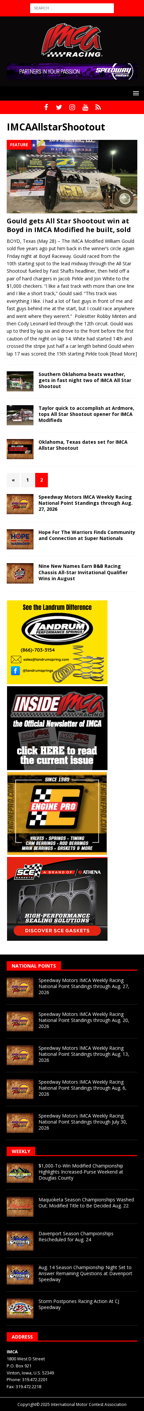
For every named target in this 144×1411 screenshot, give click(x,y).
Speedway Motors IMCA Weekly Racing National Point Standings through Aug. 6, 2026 (83, 1088)
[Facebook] (46, 107)
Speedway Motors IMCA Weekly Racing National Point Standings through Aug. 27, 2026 (86, 503)
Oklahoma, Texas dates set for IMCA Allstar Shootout (83, 445)
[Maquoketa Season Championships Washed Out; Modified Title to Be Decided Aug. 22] (20, 1207)
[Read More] (123, 353)
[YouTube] (85, 107)
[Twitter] (59, 107)
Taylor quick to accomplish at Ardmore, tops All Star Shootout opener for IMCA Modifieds (86, 414)
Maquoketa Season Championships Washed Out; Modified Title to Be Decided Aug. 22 (86, 1202)
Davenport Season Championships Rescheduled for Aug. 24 (76, 1236)
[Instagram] (72, 107)
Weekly (21, 1151)
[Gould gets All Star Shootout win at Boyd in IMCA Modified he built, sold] (72, 176)
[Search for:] (72, 7)
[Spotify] (98, 107)
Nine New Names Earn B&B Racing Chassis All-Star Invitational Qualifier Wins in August (83, 572)
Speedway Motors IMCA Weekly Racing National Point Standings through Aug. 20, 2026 (84, 1020)
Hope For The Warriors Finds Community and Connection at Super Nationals (87, 535)
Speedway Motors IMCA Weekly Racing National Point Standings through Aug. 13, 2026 (84, 1054)
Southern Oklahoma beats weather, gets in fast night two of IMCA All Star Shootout (85, 380)
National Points (34, 966)
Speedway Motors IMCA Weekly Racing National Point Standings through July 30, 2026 (83, 1121)
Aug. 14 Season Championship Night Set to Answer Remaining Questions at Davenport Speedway (85, 1273)
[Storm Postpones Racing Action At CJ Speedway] (20, 1308)
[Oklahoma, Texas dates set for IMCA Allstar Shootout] (20, 449)
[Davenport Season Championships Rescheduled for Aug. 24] (20, 1241)
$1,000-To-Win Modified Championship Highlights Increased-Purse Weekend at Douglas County (81, 1171)
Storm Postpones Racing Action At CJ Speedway (79, 1304)
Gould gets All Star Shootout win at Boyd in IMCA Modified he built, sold (69, 225)
